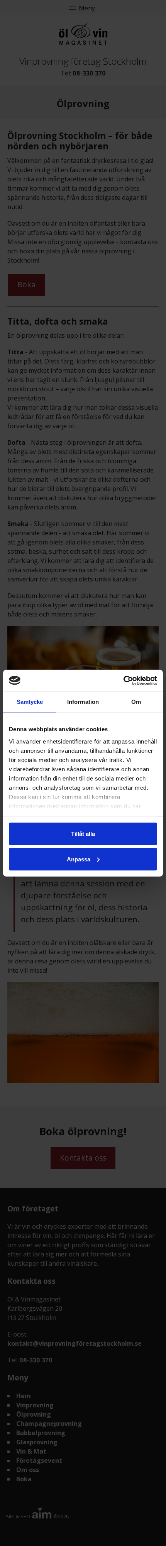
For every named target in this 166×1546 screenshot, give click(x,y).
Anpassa (78, 859)
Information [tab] (83, 701)
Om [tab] (136, 701)
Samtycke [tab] (30, 701)
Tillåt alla (83, 834)
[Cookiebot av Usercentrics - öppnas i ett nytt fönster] (123, 680)
